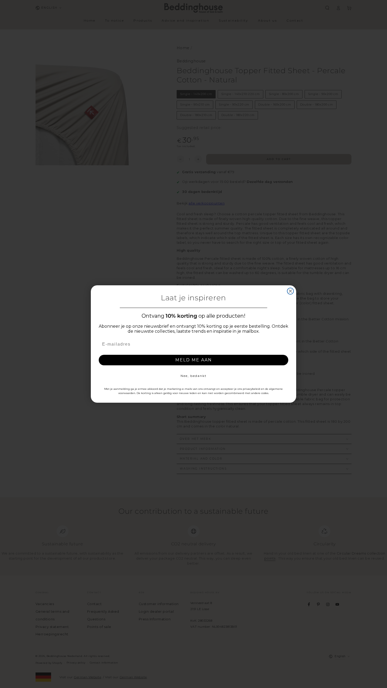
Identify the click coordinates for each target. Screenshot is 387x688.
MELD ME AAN (193, 359)
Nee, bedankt (194, 376)
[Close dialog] (290, 291)
